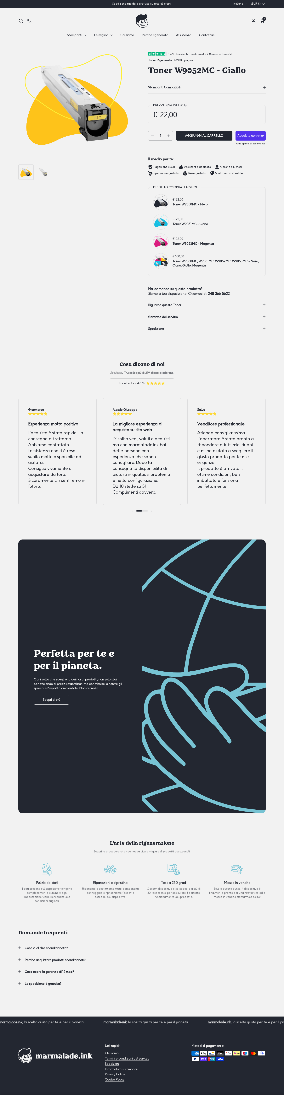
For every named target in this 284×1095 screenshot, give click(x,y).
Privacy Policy (115, 1074)
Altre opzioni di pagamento (250, 143)
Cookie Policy (114, 1079)
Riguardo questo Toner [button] (164, 305)
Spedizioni (112, 1063)
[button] (20, 20)
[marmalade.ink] (142, 21)
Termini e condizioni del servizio (127, 1058)
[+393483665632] (29, 20)
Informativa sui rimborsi (121, 1069)
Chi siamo (112, 1053)
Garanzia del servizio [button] (163, 317)
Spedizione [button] (156, 328)
